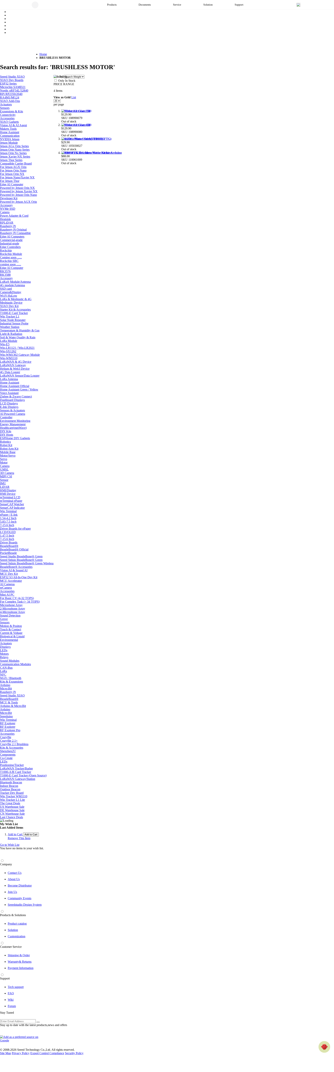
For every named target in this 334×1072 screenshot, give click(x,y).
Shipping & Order (19, 955)
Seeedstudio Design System (25, 904)
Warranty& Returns (20, 961)
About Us (14, 879)
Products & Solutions (13, 915)
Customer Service (11, 946)
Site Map (5, 1053)
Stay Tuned (7, 1012)
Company (6, 864)
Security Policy (74, 1053)
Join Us (12, 892)
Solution (13, 930)
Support (5, 978)
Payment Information (20, 968)
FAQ (11, 993)
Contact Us (14, 872)
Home (43, 54)
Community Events (19, 898)
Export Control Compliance (47, 1053)
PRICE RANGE (64, 84)
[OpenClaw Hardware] (324, 1047)
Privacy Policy (21, 1053)
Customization (16, 936)
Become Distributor (20, 885)
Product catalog (17, 923)
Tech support (16, 987)
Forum (12, 1006)
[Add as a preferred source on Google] (21, 1038)
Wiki (11, 999)
